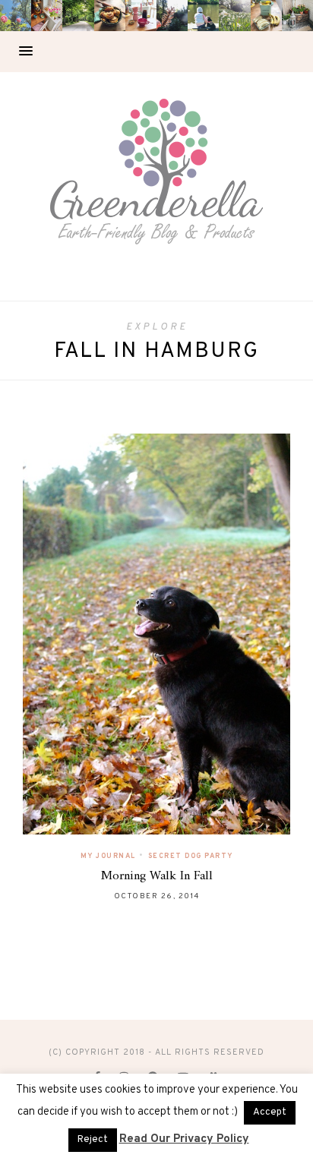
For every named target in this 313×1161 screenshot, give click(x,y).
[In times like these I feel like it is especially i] (172, 15)
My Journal (108, 856)
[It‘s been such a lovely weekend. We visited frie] (109, 15)
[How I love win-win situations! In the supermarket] (266, 15)
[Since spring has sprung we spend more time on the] (297, 15)
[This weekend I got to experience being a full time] (203, 15)
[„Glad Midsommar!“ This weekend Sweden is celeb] (46, 15)
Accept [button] (269, 1112)
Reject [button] (92, 1140)
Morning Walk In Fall (157, 876)
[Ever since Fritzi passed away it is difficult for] (234, 15)
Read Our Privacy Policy (184, 1139)
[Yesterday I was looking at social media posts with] (77, 15)
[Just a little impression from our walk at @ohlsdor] (15, 15)
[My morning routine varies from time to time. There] (140, 15)
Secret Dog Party (190, 856)
